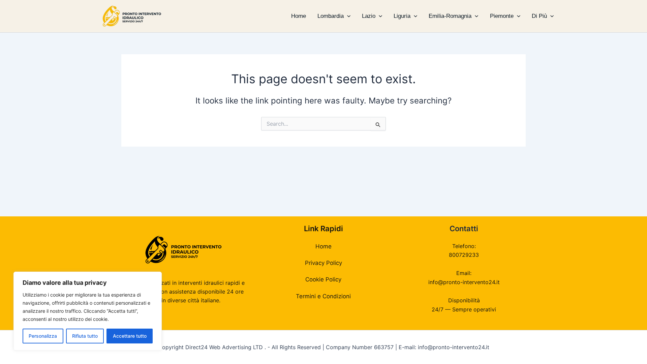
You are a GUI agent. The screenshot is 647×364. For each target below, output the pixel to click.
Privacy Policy (323, 263)
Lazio (368, 16)
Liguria (402, 16)
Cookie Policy (323, 279)
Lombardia (330, 16)
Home (298, 16)
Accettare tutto (130, 336)
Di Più (539, 16)
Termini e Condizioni (323, 296)
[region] (87, 311)
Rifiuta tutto (85, 336)
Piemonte (502, 16)
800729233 (464, 254)
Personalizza (43, 336)
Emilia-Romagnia (450, 16)
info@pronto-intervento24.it (464, 282)
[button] (347, 16)
